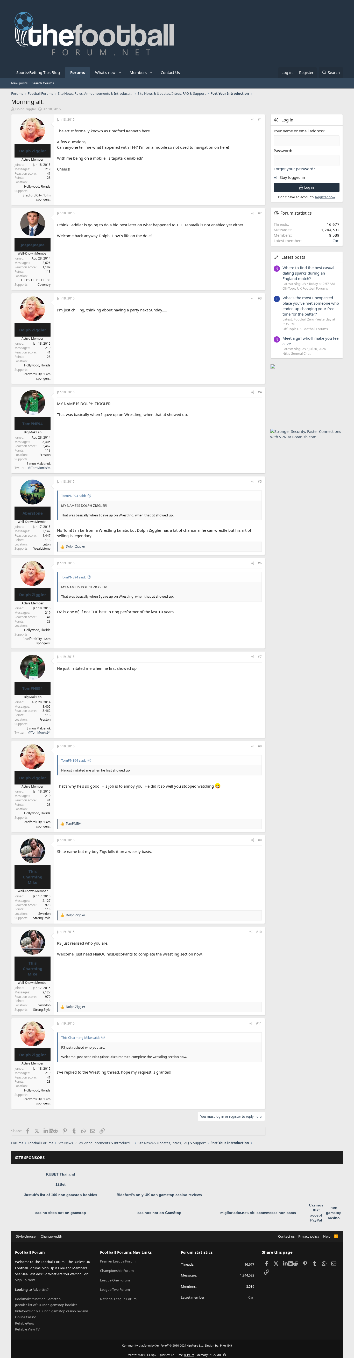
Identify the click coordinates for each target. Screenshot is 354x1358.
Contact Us (170, 72)
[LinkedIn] (46, 1130)
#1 (260, 119)
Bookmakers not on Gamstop (38, 1298)
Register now (325, 197)
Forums (77, 72)
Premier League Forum (118, 1261)
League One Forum (115, 1280)
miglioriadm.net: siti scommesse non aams (258, 1213)
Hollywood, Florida (37, 186)
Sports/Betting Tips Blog (38, 72)
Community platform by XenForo (163, 1345)
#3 (260, 298)
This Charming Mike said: (80, 1037)
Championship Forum (117, 1270)
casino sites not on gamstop (60, 1213)
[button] (120, 72)
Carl (335, 240)
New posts (19, 83)
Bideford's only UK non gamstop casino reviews (159, 1195)
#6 (260, 563)
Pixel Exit (226, 1345)
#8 (260, 746)
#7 (260, 656)
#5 (260, 481)
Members (138, 72)
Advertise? (41, 1289)
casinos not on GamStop (159, 1213)
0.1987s (189, 1355)
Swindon (44, 913)
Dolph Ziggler (25, 109)
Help (326, 1236)
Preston (45, 455)
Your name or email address (299, 130)
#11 (259, 1023)
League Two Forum (115, 1289)
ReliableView (24, 1323)
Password (282, 150)
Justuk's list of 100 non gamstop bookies (60, 1195)
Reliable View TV (27, 1329)
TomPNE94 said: (73, 495)
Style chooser (26, 1236)
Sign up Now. (25, 1280)
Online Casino (25, 1317)
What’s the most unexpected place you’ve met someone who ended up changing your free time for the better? (310, 306)
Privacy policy (308, 1236)
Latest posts (293, 257)
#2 (260, 213)
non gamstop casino (334, 1212)
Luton (47, 544)
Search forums (43, 83)
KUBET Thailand (60, 1174)
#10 (259, 932)
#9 (260, 840)
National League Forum (118, 1298)
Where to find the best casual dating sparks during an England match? (308, 273)
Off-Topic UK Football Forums (305, 288)
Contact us (286, 1236)
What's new (105, 72)
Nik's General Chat (296, 353)
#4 (260, 392)
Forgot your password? (294, 168)
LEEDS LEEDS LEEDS (36, 280)
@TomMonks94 (39, 468)
